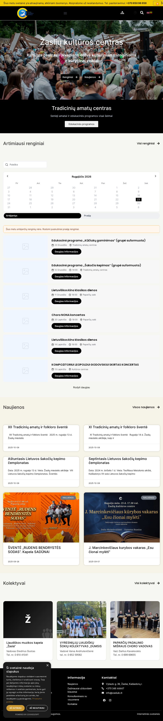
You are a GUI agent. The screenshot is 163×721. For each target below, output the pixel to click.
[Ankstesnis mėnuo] (7, 177)
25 (30, 203)
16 (138, 195)
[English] (148, 12)
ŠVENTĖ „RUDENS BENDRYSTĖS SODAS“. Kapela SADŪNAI (34, 550)
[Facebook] (104, 700)
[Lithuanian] (151, 12)
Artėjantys (11, 215)
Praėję (87, 215)
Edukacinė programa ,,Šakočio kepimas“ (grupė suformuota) (96, 265)
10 (8, 195)
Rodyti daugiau (81, 387)
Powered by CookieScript (27, 714)
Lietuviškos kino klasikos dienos (74, 290)
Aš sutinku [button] (16, 708)
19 (52, 199)
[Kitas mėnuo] (155, 177)
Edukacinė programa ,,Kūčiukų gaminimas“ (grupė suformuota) (99, 240)
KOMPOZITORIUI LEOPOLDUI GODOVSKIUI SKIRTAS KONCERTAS (95, 365)
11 (30, 195)
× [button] (47, 665)
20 (73, 199)
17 (8, 199)
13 (73, 195)
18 (30, 199)
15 (117, 195)
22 (117, 199)
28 (30, 187)
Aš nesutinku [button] (37, 708)
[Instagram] (110, 700)
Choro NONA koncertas (68, 315)
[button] (65, 13)
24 (8, 203)
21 (95, 199)
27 (8, 187)
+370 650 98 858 (136, 3)
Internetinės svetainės (148, 714)
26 (52, 203)
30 (73, 187)
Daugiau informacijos (66, 251)
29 (52, 187)
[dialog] (27, 690)
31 (95, 187)
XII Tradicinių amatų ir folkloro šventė (38, 427)
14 (95, 195)
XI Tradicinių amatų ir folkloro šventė (118, 427)
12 (52, 195)
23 (138, 199)
